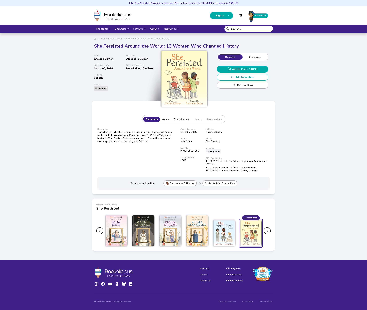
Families (138, 28)
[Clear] (269, 29)
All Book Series (234, 274)
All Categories (233, 268)
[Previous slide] (99, 230)
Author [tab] (165, 119)
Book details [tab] (152, 119)
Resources (170, 28)
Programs (102, 28)
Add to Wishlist (244, 77)
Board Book (255, 57)
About (153, 28)
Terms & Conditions (227, 301)
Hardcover (230, 57)
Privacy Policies (266, 301)
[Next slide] (267, 230)
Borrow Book (242, 85)
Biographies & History (182, 183)
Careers (203, 274)
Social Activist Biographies (220, 183)
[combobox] (248, 29)
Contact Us (205, 280)
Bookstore (120, 28)
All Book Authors (234, 280)
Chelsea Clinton (103, 59)
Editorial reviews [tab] (182, 119)
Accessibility (247, 301)
